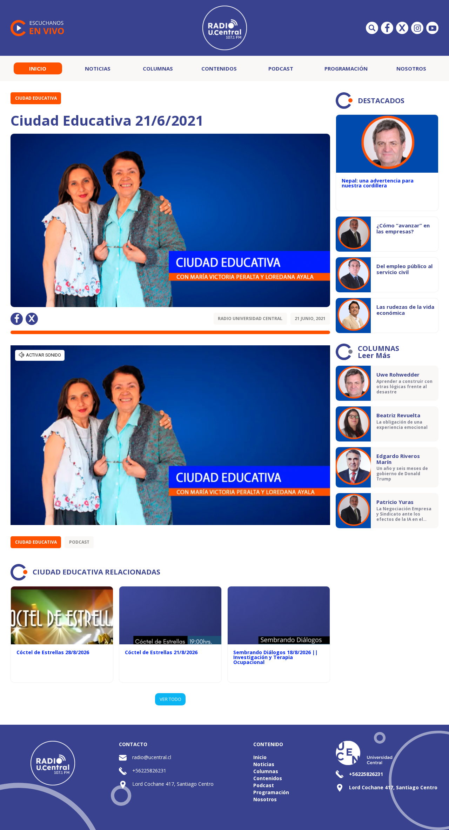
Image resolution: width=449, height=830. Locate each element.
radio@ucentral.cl (151, 757)
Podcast (280, 68)
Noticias (97, 68)
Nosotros (411, 68)
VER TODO (170, 699)
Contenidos (219, 68)
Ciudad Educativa (36, 98)
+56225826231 (149, 770)
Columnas (158, 68)
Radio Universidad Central (250, 318)
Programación (346, 68)
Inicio (37, 68)
